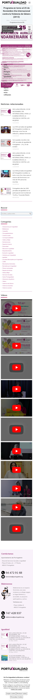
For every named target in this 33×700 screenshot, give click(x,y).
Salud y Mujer (6, 272)
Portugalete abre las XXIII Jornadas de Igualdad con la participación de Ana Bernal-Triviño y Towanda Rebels (21, 191)
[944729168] (19, 574)
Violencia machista (7, 285)
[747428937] (19, 614)
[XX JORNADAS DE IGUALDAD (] (16, 507)
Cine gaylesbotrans (7, 233)
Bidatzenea (5, 229)
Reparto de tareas (7, 270)
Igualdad (4, 257)
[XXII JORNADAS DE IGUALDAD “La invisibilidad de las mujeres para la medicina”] (16, 367)
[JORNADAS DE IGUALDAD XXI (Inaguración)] (16, 451)
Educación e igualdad (8, 248)
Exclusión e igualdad (7, 253)
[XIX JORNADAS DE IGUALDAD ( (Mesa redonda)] (16, 529)
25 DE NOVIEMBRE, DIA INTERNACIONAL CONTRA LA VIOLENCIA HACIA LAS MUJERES (20, 657)
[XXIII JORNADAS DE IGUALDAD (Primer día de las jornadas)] (16, 346)
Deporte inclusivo (7, 244)
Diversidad (5, 246)
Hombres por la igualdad (9, 255)
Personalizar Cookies (16, 697)
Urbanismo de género (8, 279)
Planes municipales (7, 268)
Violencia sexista (7, 288)
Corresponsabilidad (7, 237)
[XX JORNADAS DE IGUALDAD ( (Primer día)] (16, 489)
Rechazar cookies (22, 693)
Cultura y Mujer (6, 240)
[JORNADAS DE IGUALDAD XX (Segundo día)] (16, 470)
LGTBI (4, 261)
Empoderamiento (7, 250)
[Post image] (6, 112)
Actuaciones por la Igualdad (9, 26)
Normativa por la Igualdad (9, 266)
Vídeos (4, 281)
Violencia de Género (8, 283)
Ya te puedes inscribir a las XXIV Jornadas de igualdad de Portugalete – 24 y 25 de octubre (21, 143)
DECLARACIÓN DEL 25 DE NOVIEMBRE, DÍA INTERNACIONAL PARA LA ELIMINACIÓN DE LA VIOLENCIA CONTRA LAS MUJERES (21, 114)
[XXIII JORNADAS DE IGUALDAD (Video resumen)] (16, 327)
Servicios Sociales (7, 274)
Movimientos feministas (8, 264)
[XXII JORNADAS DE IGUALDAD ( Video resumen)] (16, 408)
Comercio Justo (6, 235)
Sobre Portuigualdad (8, 31)
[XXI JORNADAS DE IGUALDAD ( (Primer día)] (16, 429)
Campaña (5, 231)
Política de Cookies (16, 689)
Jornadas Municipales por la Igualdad (12, 29)
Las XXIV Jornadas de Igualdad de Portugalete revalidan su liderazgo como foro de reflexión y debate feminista (22, 130)
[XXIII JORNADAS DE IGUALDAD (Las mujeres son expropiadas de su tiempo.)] (16, 308)
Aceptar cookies (10, 693)
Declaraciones (6, 242)
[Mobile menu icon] (29, 2)
